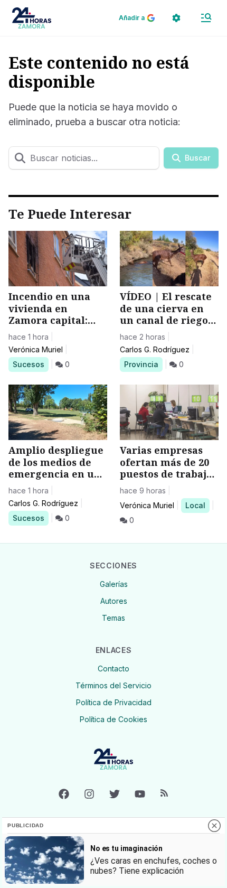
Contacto (113, 668)
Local (197, 505)
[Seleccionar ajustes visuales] (176, 18)
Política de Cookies (113, 719)
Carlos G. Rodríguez (155, 349)
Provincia (143, 364)
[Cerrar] (214, 825)
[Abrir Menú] (206, 18)
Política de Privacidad (114, 702)
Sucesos (30, 364)
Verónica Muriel (35, 349)
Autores (113, 600)
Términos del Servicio (113, 685)
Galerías (114, 583)
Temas (113, 617)
